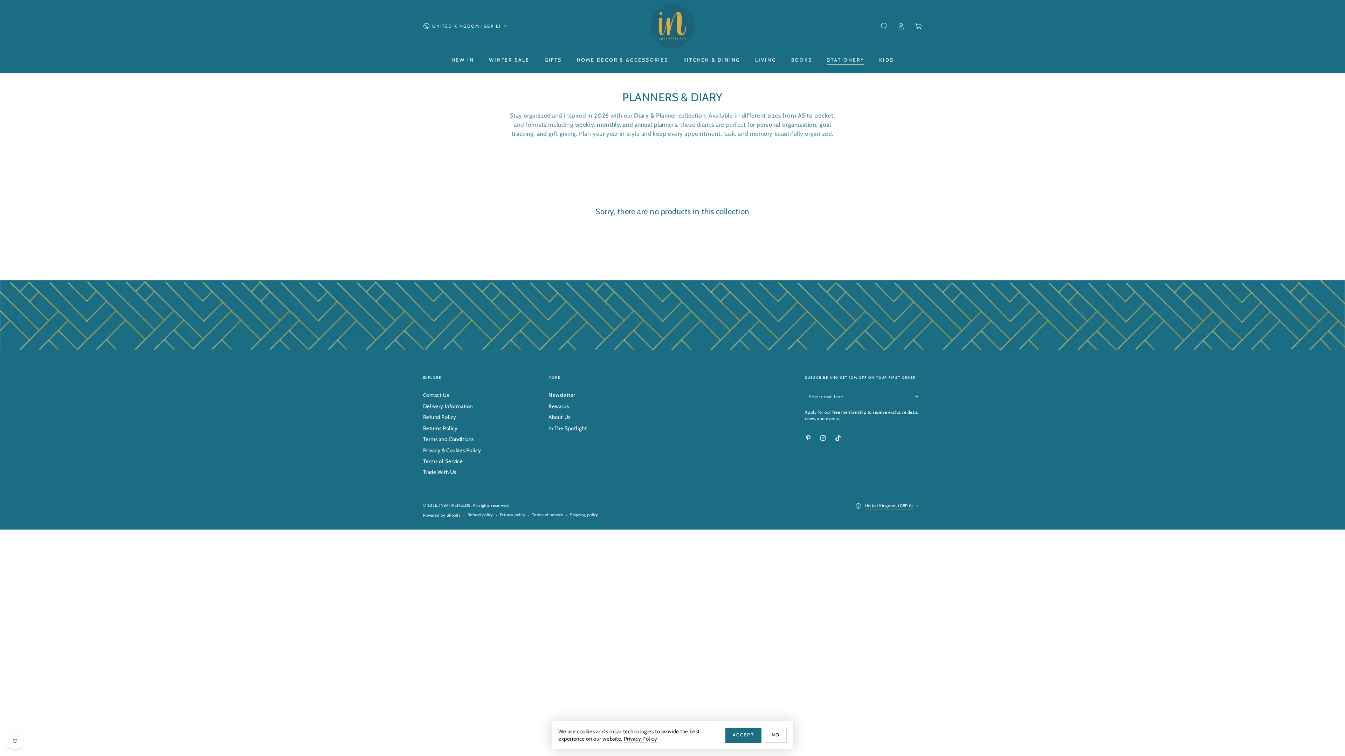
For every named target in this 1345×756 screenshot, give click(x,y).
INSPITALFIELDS (455, 505)
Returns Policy (440, 428)
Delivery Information (448, 406)
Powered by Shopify (442, 515)
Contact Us (436, 395)
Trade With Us (439, 472)
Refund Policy (439, 417)
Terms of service (547, 514)
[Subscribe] (918, 396)
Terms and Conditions (448, 439)
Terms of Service (443, 461)
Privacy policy (513, 514)
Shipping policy (584, 514)
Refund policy (480, 514)
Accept (743, 734)
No (776, 734)
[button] (883, 26)
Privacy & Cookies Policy (452, 450)
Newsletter (562, 395)
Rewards (559, 406)
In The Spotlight (568, 428)
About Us (560, 417)
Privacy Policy (640, 738)
